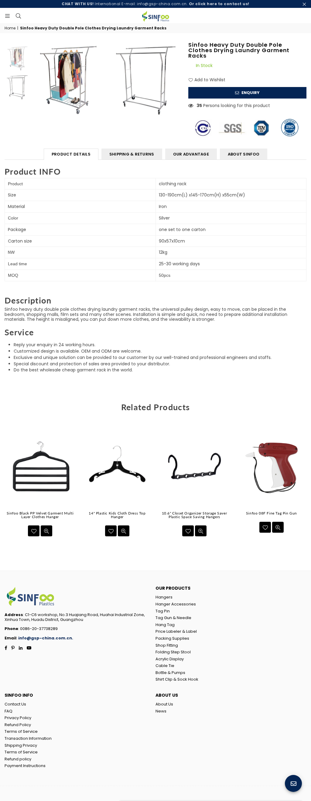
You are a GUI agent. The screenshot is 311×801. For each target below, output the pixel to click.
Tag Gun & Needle (173, 618)
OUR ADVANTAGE (191, 154)
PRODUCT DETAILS (71, 154)
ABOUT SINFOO (243, 154)
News (161, 711)
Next (304, 484)
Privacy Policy (18, 718)
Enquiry (250, 93)
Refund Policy (18, 725)
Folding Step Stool (173, 652)
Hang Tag (165, 625)
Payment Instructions (25, 766)
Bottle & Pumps (170, 672)
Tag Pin (163, 611)
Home (10, 28)
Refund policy (18, 759)
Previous (7, 484)
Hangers (164, 597)
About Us (164, 704)
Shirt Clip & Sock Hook (177, 679)
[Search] (18, 15)
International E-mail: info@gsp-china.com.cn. (155, 3)
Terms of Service (21, 731)
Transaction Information (28, 738)
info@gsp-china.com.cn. (45, 638)
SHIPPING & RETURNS (131, 154)
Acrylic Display (170, 659)
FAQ (8, 711)
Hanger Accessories (176, 604)
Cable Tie (165, 666)
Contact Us (15, 704)
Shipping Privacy (21, 745)
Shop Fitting (167, 645)
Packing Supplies (172, 638)
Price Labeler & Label (176, 631)
